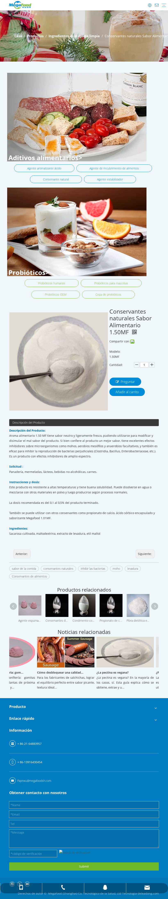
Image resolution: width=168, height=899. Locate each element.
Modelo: (114, 351)
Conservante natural (56, 179)
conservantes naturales (58, 568)
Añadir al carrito (127, 392)
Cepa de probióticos (108, 294)
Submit (84, 866)
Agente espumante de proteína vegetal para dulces (29, 620)
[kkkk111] (76, 117)
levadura (132, 568)
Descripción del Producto (28, 422)
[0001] (76, 232)
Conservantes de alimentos (29, 576)
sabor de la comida (24, 568)
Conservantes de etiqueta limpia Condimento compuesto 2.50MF (56, 620)
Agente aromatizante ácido (44, 168)
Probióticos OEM (55, 294)
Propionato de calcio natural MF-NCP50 (111, 620)
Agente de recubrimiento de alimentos (114, 168)
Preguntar (128, 381)
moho (116, 568)
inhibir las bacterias (93, 568)
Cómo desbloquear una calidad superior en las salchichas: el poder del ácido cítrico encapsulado (54, 672)
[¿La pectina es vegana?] (119, 667)
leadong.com (150, 893)
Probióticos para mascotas (111, 283)
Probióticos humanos (51, 283)
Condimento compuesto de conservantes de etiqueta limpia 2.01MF (84, 620)
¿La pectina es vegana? (106, 672)
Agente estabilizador (110, 179)
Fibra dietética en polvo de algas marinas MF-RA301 (138, 620)
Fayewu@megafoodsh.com (34, 781)
